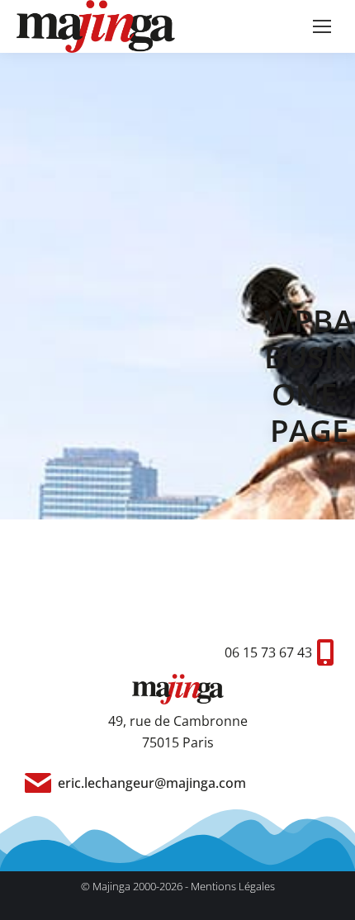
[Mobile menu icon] (321, 26)
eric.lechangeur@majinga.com (152, 783)
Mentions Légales (233, 886)
